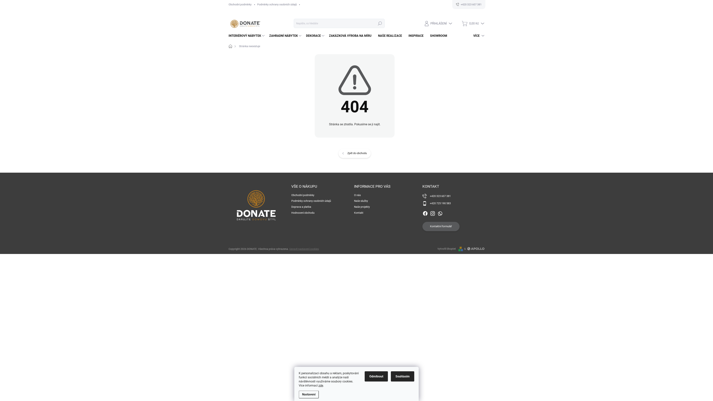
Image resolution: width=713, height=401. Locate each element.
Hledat (380, 23)
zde (320, 385)
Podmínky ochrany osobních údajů (277, 4)
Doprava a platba (301, 206)
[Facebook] (425, 213)
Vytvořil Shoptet (446, 248)
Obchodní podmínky (240, 4)
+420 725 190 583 (440, 203)
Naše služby (361, 200)
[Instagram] (432, 213)
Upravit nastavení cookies (304, 248)
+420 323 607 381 (440, 196)
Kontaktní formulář (441, 226)
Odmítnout (376, 376)
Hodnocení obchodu (303, 212)
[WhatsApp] (440, 213)
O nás (357, 195)
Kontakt (358, 212)
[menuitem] (247, 35)
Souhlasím (402, 376)
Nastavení (308, 394)
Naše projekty (362, 206)
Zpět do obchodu (357, 153)
